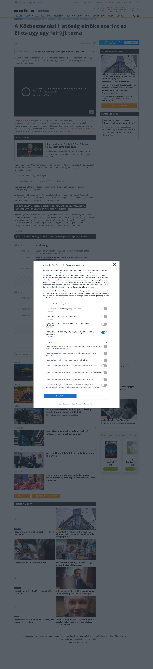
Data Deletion (64, 404)
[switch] (104, 308)
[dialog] (76, 334)
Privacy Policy (89, 404)
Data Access (76, 404)
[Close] (115, 265)
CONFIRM (60, 396)
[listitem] (76, 304)
